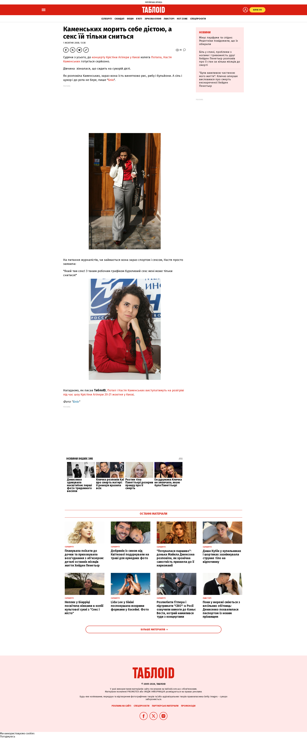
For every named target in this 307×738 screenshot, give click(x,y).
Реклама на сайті (121, 705)
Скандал (119, 18)
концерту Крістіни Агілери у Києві (116, 57)
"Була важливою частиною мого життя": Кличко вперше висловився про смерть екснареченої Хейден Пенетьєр (218, 79)
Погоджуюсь (7, 736)
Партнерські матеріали (165, 705)
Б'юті (139, 18)
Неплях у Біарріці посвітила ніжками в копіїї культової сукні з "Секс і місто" (84, 607)
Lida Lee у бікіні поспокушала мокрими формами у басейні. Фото (130, 605)
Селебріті (106, 18)
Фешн (130, 18)
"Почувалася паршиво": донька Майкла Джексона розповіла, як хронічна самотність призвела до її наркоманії (175, 558)
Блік (111, 80)
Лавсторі (169, 18)
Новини (205, 32)
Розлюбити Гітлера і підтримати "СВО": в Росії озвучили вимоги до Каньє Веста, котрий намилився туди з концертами (176, 609)
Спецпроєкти (198, 18)
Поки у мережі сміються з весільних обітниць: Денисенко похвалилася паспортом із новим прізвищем (221, 609)
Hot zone (182, 18)
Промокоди (188, 705)
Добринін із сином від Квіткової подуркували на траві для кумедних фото (130, 554)
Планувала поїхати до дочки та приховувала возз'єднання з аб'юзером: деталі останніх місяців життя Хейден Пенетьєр (84, 558)
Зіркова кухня (153, 18)
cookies (30, 733)
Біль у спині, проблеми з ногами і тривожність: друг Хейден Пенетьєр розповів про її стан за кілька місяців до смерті (219, 58)
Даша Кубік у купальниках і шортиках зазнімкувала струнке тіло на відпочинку (222, 556)
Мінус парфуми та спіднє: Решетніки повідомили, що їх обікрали (218, 41)
